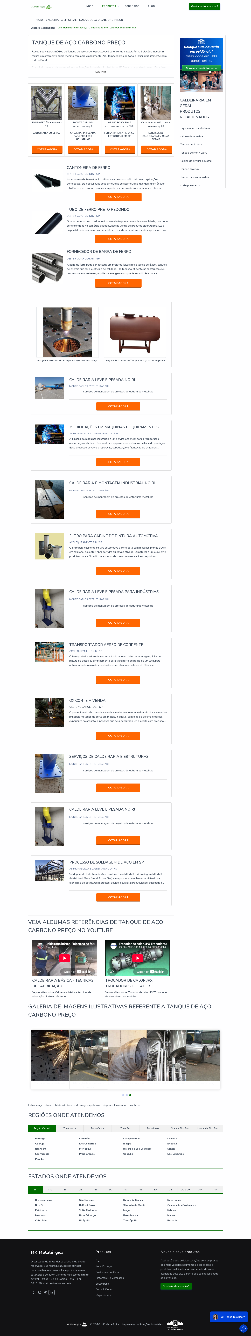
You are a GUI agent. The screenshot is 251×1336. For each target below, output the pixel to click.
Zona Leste (153, 1128)
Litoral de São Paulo (209, 1128)
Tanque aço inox (189, 169)
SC (110, 1189)
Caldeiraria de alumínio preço (72, 27)
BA (155, 1189)
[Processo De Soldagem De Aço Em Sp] (49, 870)
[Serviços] (156, 103)
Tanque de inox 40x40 (193, 153)
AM (200, 1189)
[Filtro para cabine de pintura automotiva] (49, 546)
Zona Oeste (97, 1128)
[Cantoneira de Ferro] (47, 180)
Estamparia (102, 1284)
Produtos (109, 6)
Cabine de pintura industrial (196, 161)
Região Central (42, 1128)
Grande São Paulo (181, 1128)
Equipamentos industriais (195, 128)
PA (215, 1189)
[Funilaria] (119, 103)
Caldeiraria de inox (98, 27)
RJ (35, 1189)
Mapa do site (103, 1295)
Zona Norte (69, 1128)
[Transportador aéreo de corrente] (49, 652)
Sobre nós (132, 6)
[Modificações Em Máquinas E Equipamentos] (49, 434)
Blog (151, 6)
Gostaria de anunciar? (204, 6)
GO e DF (185, 1189)
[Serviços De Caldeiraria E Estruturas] (49, 773)
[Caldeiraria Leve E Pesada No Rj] (49, 388)
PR (95, 1189)
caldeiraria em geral (61, 20)
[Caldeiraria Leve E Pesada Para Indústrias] (49, 608)
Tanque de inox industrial (195, 177)
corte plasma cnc (190, 185)
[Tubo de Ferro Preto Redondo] (47, 222)
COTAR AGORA (47, 149)
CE (80, 1189)
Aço (98, 1260)
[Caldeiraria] (83, 103)
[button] (122, 1094)
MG (50, 1189)
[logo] (41, 7)
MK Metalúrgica (48, 1252)
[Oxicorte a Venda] (49, 712)
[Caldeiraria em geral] (46, 103)
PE (140, 1189)
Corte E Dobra (104, 1289)
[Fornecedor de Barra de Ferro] (47, 268)
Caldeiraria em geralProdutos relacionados (195, 109)
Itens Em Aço (104, 1266)
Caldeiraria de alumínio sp (123, 27)
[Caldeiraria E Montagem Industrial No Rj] (49, 499)
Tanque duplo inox (191, 144)
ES (65, 1189)
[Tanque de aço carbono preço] (67, 332)
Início (90, 6)
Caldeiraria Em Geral (108, 1272)
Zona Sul (125, 1128)
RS (125, 1189)
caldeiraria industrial (192, 136)
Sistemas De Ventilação (110, 1278)
